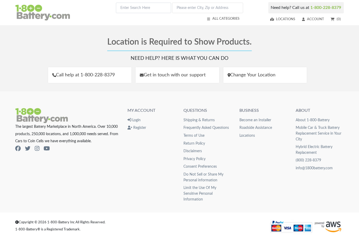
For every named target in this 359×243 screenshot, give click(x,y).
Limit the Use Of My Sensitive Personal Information (199, 193)
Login (136, 120)
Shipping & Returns (199, 120)
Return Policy (194, 143)
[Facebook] (18, 148)
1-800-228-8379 (325, 8)
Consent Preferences (200, 166)
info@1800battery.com (314, 168)
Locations (285, 19)
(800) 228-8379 (308, 160)
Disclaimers (192, 151)
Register (139, 128)
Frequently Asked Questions (206, 128)
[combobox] (143, 8)
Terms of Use (193, 136)
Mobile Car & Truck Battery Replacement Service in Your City (318, 133)
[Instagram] (37, 148)
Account (315, 19)
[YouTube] (47, 148)
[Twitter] (27, 148)
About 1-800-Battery (313, 120)
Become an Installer (255, 120)
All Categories (225, 18)
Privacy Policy (194, 159)
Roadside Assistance (255, 128)
